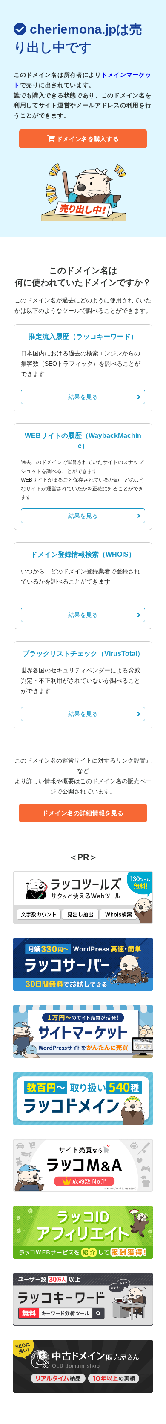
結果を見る (83, 396)
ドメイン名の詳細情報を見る (82, 813)
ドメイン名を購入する (88, 138)
